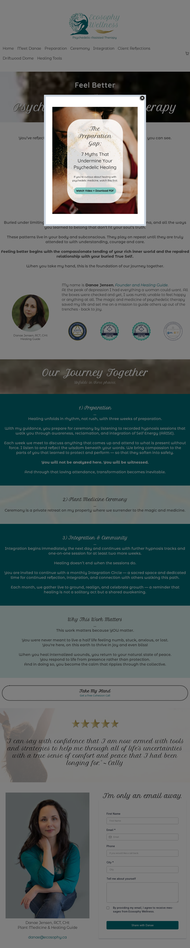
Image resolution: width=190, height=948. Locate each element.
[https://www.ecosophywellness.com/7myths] (95, 160)
